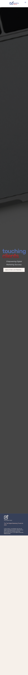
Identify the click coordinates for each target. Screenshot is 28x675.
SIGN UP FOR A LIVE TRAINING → (14, 270)
